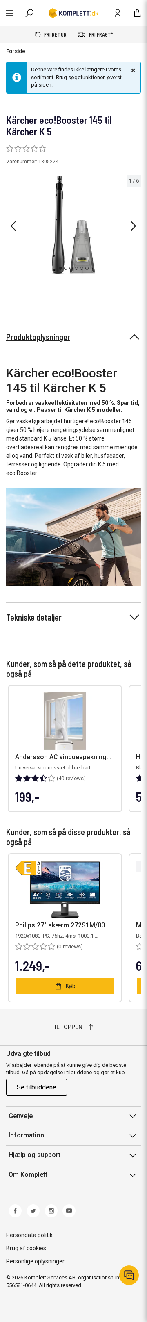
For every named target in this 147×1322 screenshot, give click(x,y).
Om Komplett (28, 1174)
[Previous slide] (13, 226)
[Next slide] (133, 226)
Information (26, 1135)
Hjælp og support (34, 1155)
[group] (73, 224)
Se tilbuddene (36, 1087)
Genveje (21, 1116)
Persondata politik (29, 1235)
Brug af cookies (26, 1248)
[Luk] (132, 70)
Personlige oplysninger (35, 1261)
